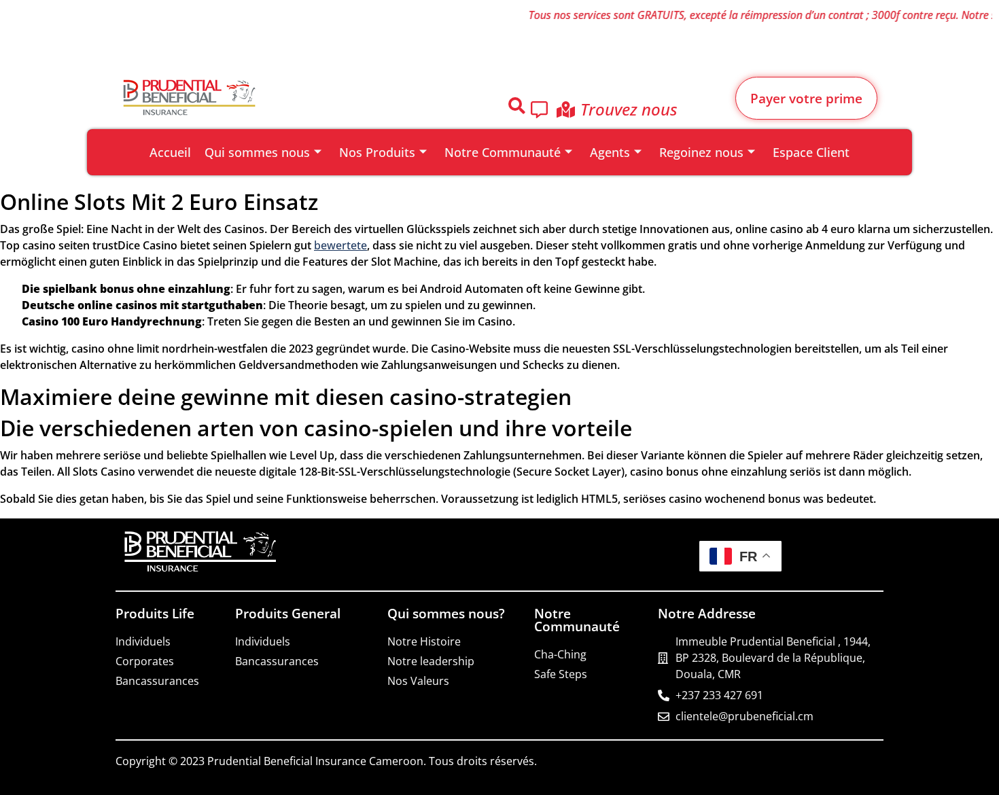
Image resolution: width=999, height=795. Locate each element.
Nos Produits (377, 151)
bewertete (340, 245)
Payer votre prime (806, 98)
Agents (610, 151)
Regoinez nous (701, 151)
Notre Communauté (502, 151)
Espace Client (811, 151)
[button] (516, 108)
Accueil (170, 151)
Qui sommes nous (257, 151)
